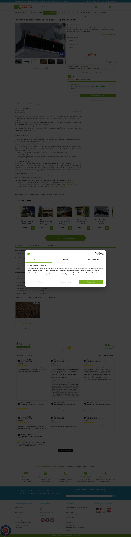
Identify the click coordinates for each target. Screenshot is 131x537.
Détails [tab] (65, 259)
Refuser (39, 282)
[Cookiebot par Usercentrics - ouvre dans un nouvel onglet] (96, 253)
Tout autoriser (91, 282)
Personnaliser (64, 282)
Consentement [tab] (38, 260)
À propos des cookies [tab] (92, 259)
